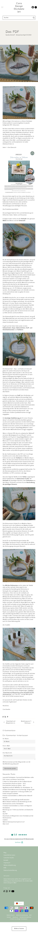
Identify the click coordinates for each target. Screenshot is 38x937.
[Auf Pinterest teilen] (7, 717)
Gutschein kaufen (9, 857)
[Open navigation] (2, 7)
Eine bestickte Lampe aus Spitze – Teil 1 (14, 785)
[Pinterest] (9, 891)
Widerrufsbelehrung (10, 865)
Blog (5, 852)
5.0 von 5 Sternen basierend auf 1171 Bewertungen (19, 839)
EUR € (20, 903)
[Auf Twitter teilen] (5, 717)
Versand (9, 917)
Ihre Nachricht (7, 753)
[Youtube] (13, 891)
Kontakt (6, 860)
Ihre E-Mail (6, 746)
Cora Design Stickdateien (19, 7)
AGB (5, 868)
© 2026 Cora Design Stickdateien (18, 919)
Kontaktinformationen (25, 917)
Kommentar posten (10, 768)
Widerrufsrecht (11, 915)
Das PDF (5, 814)
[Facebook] (4, 891)
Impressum (7, 862)
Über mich (6, 824)
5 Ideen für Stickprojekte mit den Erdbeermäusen (17, 781)
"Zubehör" (31, 690)
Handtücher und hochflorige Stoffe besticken (16, 799)
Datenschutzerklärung (10, 870)
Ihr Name (6, 738)
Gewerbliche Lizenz (9, 855)
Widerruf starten (19, 928)
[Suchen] (33, 17)
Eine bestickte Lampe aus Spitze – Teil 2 (14, 783)
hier (25, 473)
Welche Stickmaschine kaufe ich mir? (14, 822)
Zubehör (5, 820)
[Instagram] (7, 891)
